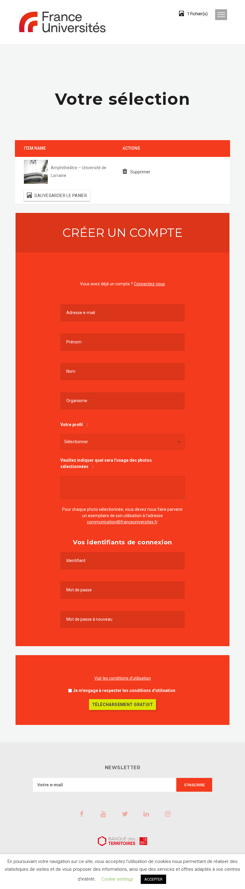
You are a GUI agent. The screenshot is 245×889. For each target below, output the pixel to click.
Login (159, 13)
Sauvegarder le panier (60, 195)
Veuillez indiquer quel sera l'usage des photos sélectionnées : (106, 463)
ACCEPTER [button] (153, 879)
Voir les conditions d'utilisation (122, 678)
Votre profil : (74, 424)
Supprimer (140, 171)
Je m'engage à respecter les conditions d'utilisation (124, 690)
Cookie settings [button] (117, 879)
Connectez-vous (149, 283)
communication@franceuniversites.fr (122, 522)
